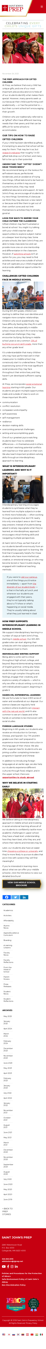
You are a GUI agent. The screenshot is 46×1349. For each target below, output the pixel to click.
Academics (8, 910)
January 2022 (7, 1104)
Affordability (9, 921)
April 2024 (8, 1029)
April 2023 (8, 1073)
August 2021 (7, 1126)
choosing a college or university (22, 851)
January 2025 (7, 1022)
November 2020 (8, 1158)
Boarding (7, 940)
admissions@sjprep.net (12, 1261)
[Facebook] (7, 897)
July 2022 (8, 1093)
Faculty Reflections (8, 961)
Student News (7, 993)
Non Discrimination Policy (13, 1285)
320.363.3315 (7, 1259)
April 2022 (8, 1098)
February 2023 (7, 1079)
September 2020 (8, 1165)
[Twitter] (15, 897)
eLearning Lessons (8, 946)
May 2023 (8, 1068)
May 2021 (8, 1137)
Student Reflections (8, 1000)
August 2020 (7, 1173)
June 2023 (8, 1063)
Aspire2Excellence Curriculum (11, 934)
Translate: (7, 1331)
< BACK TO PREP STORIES (7, 1211)
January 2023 (7, 1087)
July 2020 (8, 1179)
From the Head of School (8, 969)
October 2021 (7, 1119)
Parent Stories (6, 978)
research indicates (11, 153)
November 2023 (8, 1057)
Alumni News (7, 927)
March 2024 (6, 1035)
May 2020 (8, 1189)
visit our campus (29, 577)
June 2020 (8, 1184)
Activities (7, 915)
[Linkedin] (24, 897)
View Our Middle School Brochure (22, 883)
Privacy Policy (31, 1323)
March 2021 (6, 1144)
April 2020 (8, 1194)
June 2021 (8, 1132)
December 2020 (8, 1151)
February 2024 (7, 1042)
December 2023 (8, 1049)
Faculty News (7, 954)
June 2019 (8, 1199)
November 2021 (8, 1111)
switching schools (22, 254)
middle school (19, 639)
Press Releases (7, 985)
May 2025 (8, 1016)
